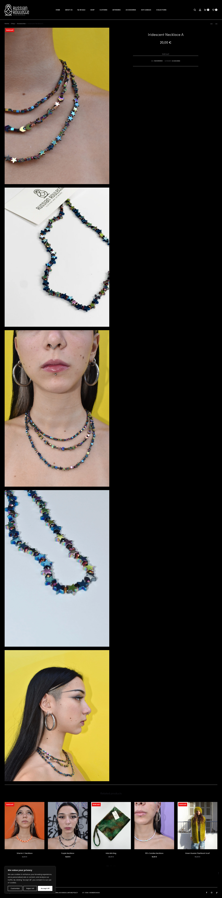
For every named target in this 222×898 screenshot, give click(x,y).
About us (68, 10)
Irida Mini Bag (111, 853)
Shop (92, 10)
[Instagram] (211, 892)
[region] (30, 879)
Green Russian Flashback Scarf (197, 853)
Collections (161, 10)
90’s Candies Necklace (154, 853)
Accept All (45, 888)
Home (58, 10)
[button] (107, 865)
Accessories (131, 10)
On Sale (82, 10)
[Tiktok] (216, 892)
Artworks (116, 10)
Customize (15, 888)
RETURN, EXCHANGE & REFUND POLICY (65, 893)
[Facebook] (206, 892)
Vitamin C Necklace (24, 853)
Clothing (103, 10)
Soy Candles (146, 10)
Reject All (30, 888)
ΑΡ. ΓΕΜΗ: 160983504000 (91, 893)
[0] (205, 10)
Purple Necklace (67, 853)
